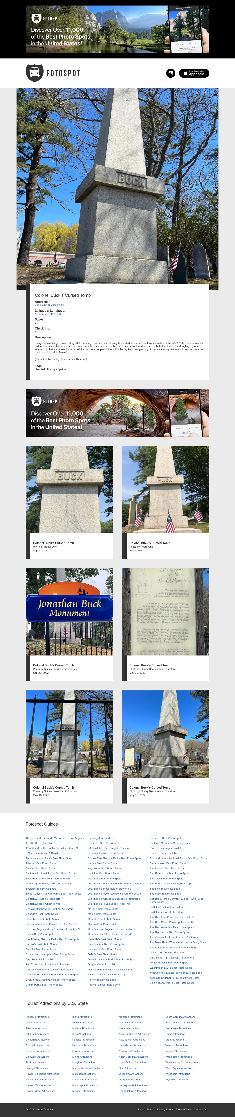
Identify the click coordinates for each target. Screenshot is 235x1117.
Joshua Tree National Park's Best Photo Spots (114, 858)
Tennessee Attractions (178, 1028)
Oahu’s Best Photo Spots (102, 954)
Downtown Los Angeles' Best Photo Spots (50, 954)
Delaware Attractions (38, 1056)
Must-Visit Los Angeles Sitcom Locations (111, 929)
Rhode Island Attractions (133, 1090)
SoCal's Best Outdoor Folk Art (167, 907)
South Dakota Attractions (179, 1022)
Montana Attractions (130, 1016)
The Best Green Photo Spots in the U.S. (173, 922)
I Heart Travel (146, 1109)
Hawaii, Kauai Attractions (40, 1079)
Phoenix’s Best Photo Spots (104, 984)
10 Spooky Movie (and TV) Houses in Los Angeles (55, 838)
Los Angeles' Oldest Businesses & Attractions (114, 898)
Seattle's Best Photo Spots (165, 888)
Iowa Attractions (81, 1033)
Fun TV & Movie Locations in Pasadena (49, 964)
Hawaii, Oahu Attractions (40, 1090)
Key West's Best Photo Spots (104, 868)
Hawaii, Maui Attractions (39, 1085)
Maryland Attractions (84, 1062)
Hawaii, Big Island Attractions (42, 1073)
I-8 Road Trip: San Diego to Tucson (108, 848)
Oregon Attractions (129, 1079)
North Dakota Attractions (133, 1062)
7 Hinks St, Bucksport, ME (50, 304)
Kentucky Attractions (84, 1045)
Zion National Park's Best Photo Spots (172, 982)
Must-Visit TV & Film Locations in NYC (110, 934)
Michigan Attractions (84, 1073)
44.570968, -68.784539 (48, 313)
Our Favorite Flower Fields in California (110, 969)
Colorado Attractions (37, 1045)
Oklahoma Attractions (131, 1073)
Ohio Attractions (128, 1068)
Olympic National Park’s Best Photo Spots (112, 959)
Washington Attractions (178, 1056)
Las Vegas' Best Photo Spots (104, 878)
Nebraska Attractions (131, 1022)
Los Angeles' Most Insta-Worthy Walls (109, 888)
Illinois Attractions (82, 1022)
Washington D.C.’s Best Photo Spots (171, 967)
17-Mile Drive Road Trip (39, 843)
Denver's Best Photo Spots (41, 944)
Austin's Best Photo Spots (40, 868)
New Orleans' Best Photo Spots (106, 944)
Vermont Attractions (176, 1045)
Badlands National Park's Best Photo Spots (50, 873)
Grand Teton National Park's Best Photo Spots (52, 974)
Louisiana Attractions (84, 1051)
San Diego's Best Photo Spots (167, 868)
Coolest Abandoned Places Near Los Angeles (52, 923)
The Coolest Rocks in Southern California (174, 937)
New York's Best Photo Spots (104, 949)
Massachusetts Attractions (87, 1068)
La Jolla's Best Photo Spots (103, 873)
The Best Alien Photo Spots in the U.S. (172, 917)
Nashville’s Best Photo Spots (104, 939)
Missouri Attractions (83, 1090)
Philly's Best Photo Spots (102, 979)
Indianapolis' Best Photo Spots (105, 853)
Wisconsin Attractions (177, 1073)
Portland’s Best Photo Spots (166, 838)
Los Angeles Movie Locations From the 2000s (114, 893)
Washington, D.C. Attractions (181, 1062)
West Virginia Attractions (179, 1068)
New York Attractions (131, 1051)
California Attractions (38, 1039)
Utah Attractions (174, 1039)
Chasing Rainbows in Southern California (49, 908)
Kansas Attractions (83, 1039)
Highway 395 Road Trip (101, 838)
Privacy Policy (165, 1109)
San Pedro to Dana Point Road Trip (170, 883)
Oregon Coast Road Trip (102, 964)
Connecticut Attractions (39, 1051)
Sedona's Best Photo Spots (165, 893)
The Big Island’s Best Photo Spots (169, 932)
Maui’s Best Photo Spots (102, 913)
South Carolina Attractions (180, 1016)
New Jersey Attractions (132, 1039)
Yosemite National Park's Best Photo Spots (174, 977)
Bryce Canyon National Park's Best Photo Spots (53, 893)
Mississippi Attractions (85, 1085)
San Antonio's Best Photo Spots (168, 863)
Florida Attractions (36, 1062)
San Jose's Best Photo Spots (166, 878)
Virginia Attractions (176, 1051)
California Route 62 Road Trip (43, 898)
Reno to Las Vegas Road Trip (167, 848)
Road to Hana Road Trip (164, 853)
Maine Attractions (82, 1056)
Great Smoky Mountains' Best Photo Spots (50, 979)
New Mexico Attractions (132, 1045)
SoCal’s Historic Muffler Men (166, 912)
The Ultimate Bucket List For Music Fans (173, 947)
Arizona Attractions (36, 1028)
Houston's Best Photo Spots (104, 843)
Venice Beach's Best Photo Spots (169, 962)
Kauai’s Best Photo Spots (102, 863)
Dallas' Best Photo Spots (40, 934)
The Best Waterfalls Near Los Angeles (172, 927)
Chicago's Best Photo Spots (42, 913)
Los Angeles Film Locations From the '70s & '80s (116, 883)
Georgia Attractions (37, 1068)
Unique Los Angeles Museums (167, 952)
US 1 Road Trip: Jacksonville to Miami (172, 957)
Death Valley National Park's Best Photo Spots (52, 939)
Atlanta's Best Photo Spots (41, 863)
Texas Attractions (175, 1033)
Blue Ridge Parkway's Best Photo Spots (49, 883)
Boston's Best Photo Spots (41, 888)
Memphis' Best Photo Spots (104, 919)
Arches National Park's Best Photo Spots (49, 858)
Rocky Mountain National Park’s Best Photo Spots (178, 858)
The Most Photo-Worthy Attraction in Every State (178, 942)
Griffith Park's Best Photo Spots (44, 984)
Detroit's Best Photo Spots (41, 949)
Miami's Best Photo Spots (102, 923)
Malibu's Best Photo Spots (103, 908)
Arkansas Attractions (37, 1033)
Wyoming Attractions (177, 1079)
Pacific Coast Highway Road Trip (107, 974)
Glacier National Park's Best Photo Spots (49, 969)
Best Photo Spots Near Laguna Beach (48, 878)
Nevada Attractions (130, 1028)
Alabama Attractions (37, 1016)
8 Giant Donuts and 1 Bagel (42, 853)
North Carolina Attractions (134, 1056)
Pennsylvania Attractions (133, 1085)
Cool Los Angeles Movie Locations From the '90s (54, 929)
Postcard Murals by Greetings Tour (170, 843)
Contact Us (200, 1109)
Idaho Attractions (82, 1016)
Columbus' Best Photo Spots (42, 919)
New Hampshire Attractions (134, 1033)
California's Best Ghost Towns (43, 903)
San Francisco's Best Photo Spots (169, 873)
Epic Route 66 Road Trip (40, 959)
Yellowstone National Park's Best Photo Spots (176, 972)
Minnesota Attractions (84, 1079)
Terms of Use (183, 1109)
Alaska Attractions (36, 1022)
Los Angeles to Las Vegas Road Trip (109, 903)
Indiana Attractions (83, 1028)
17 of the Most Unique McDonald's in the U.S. (52, 848)
